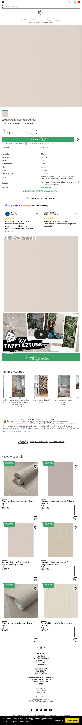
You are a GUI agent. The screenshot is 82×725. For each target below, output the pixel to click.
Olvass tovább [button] (49, 231)
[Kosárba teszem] (35, 518)
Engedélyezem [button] (72, 720)
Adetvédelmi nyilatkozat (41, 680)
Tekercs (31, 133)
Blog (41, 667)
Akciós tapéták (41, 662)
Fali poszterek (41, 660)
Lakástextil (41, 665)
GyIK (41, 684)
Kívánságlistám (41, 682)
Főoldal (24, 20)
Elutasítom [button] (59, 720)
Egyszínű (44, 173)
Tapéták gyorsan (41, 658)
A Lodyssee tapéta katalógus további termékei (47, 442)
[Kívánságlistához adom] (77, 139)
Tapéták (31, 20)
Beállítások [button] (26, 722)
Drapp (43, 167)
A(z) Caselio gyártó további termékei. (17, 431)
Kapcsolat (41, 671)
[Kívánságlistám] (79, 2)
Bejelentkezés (41, 669)
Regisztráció (41, 673)
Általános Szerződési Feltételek (41, 677)
